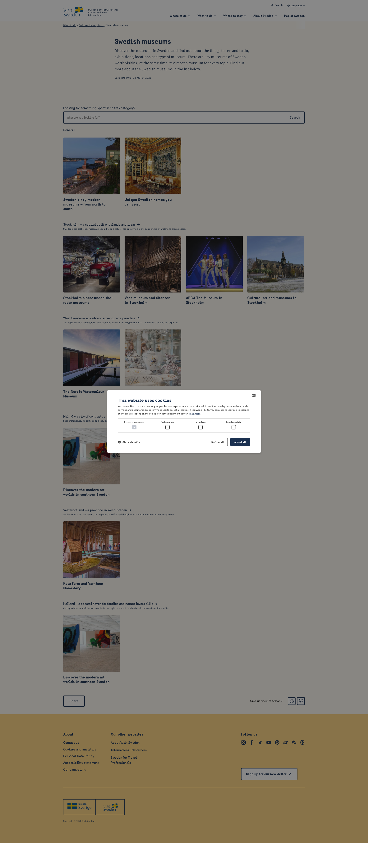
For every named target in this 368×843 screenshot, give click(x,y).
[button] (129, 442)
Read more (194, 413)
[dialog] (184, 421)
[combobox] (254, 395)
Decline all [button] (217, 442)
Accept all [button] (240, 442)
